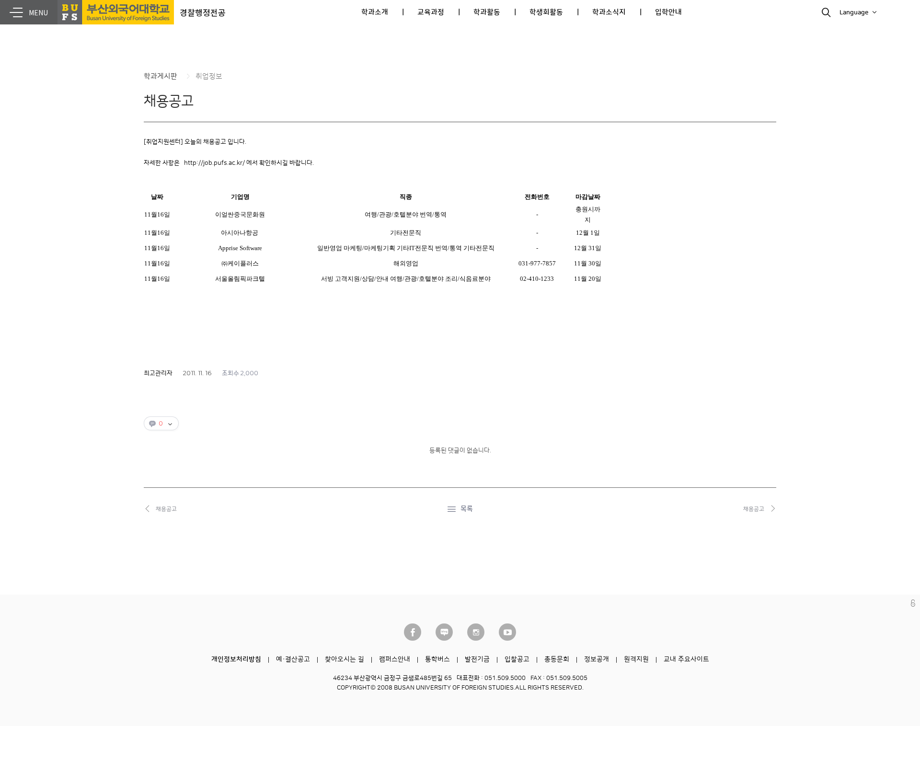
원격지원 (636, 659)
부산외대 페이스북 (412, 632)
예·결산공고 (293, 659)
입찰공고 (517, 659)
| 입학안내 (661, 12)
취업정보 (209, 76)
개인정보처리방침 (236, 659)
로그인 (913, 603)
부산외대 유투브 (507, 632)
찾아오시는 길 (344, 659)
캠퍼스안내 (394, 659)
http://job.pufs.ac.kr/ (214, 163)
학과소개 (374, 12)
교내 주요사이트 (686, 659)
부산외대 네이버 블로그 (444, 632)
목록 (466, 509)
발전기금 (477, 659)
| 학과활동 (479, 12)
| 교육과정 (423, 12)
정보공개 (596, 659)
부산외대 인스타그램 (475, 632)
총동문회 (556, 659)
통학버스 (437, 659)
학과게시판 (160, 76)
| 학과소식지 (601, 12)
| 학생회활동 (538, 12)
